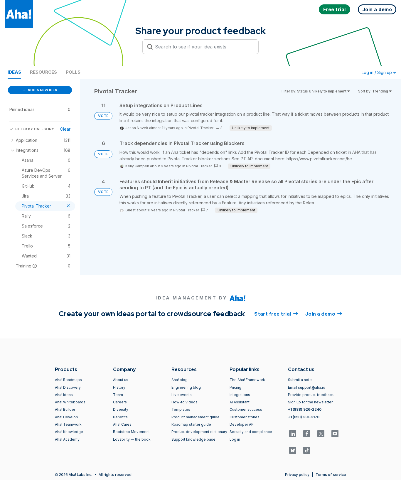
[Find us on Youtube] (335, 433)
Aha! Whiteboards (70, 402)
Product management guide (195, 417)
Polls (73, 72)
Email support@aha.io (306, 387)
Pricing (235, 387)
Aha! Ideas (64, 395)
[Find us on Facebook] (306, 433)
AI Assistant (240, 402)
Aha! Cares (122, 424)
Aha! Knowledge (69, 432)
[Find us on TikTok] (306, 450)
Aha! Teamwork (68, 424)
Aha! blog (179, 380)
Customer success (246, 409)
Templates (180, 409)
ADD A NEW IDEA (42, 90)
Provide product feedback (311, 395)
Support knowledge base (193, 439)
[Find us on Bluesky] (292, 450)
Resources (43, 72)
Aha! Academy (67, 439)
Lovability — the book (132, 439)
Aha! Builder (65, 409)
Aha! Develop (66, 417)
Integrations (240, 395)
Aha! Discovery (68, 387)
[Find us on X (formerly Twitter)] (321, 433)
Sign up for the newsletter (310, 402)
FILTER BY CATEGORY (34, 129)
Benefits (120, 417)
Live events (181, 395)
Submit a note (300, 380)
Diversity (120, 409)
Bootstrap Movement (131, 432)
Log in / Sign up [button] (377, 72)
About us (120, 380)
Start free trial (276, 314)
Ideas (14, 72)
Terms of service (331, 474)
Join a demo (323, 314)
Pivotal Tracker (200, 128)
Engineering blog (186, 387)
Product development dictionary (199, 432)
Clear (65, 129)
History (119, 387)
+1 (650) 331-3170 (303, 417)
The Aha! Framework (247, 380)
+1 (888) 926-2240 (304, 409)
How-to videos (184, 402)
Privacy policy (297, 474)
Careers (120, 402)
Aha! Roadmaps (68, 380)
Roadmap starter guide (191, 424)
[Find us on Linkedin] (292, 433)
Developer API (242, 424)
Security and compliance (251, 432)
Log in (235, 439)
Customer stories (245, 417)
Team (118, 395)
